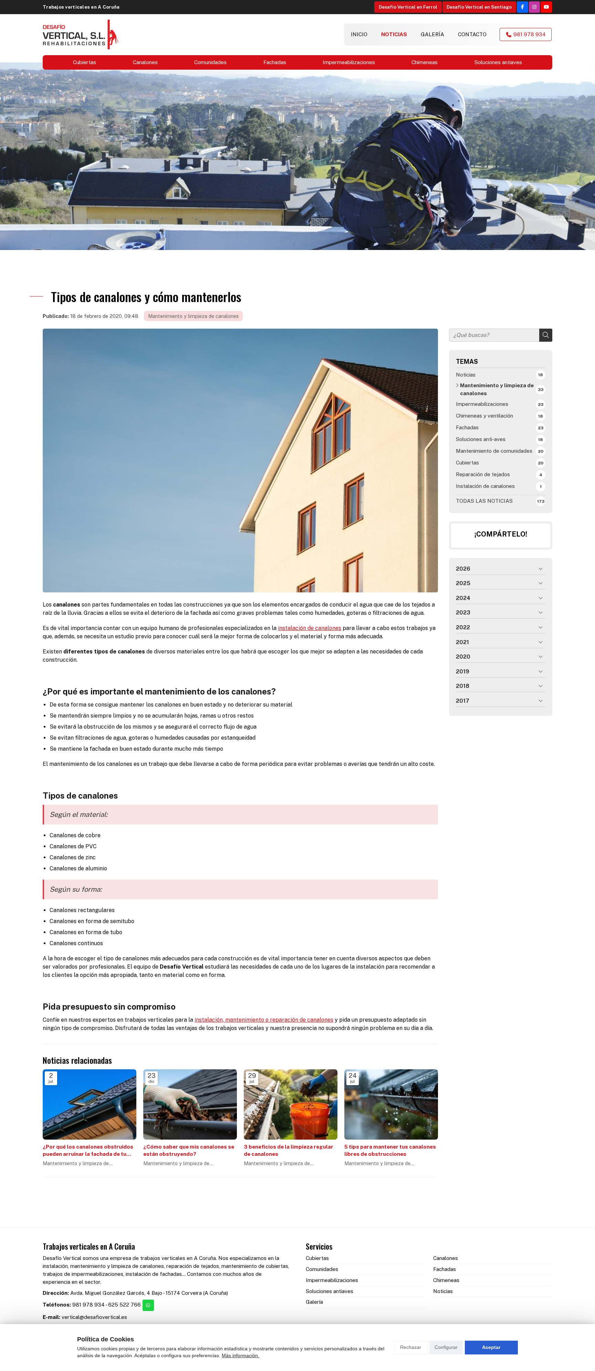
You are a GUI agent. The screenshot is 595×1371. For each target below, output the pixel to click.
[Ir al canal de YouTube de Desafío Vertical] (546, 7)
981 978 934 (88, 1305)
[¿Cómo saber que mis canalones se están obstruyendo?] (190, 1104)
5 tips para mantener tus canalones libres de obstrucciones (390, 1150)
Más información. (240, 1355)
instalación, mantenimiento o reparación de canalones (264, 1020)
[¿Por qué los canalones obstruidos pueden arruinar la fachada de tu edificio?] (89, 1104)
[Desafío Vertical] (80, 34)
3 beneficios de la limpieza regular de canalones (288, 1150)
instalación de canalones (309, 628)
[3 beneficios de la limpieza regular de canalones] (290, 1104)
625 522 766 (124, 1305)
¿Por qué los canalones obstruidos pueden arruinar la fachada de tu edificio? (88, 1151)
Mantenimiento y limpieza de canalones (193, 316)
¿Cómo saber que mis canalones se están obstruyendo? (188, 1150)
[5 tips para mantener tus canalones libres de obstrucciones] (391, 1104)
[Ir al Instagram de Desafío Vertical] (534, 7)
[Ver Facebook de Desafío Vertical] (522, 7)
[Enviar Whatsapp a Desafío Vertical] (148, 1305)
